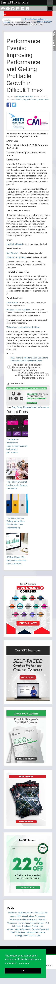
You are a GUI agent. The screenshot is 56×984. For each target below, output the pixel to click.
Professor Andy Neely (16, 257)
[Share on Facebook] (8, 105)
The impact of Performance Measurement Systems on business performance (27, 367)
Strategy (18, 935)
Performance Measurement (20, 912)
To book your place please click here (22, 327)
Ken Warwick (12, 253)
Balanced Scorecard (40, 929)
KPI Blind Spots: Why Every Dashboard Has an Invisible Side (16, 560)
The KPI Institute (18, 932)
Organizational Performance (36, 407)
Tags (10, 908)
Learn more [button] (24, 963)
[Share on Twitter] (14, 105)
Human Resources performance (31, 922)
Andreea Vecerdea (24, 96)
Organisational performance (36, 99)
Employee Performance (32, 925)
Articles (18, 99)
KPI (19, 916)
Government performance (19, 929)
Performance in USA (31, 935)
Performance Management (23, 919)
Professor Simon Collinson (18, 310)
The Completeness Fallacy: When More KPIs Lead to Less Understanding (15, 523)
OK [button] (23, 970)
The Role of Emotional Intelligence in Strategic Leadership (17, 485)
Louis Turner (12, 302)
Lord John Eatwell (14, 244)
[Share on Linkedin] (19, 105)
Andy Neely (17, 407)
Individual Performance (35, 932)
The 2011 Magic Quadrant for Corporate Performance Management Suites (29, 375)
